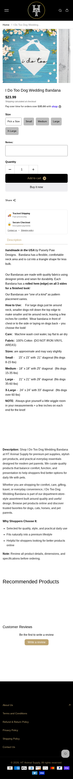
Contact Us (9, 747)
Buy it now (36, 187)
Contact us (12, 230)
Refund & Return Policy (16, 721)
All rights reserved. (51, 762)
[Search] (60, 10)
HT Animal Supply (30, 762)
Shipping (9, 101)
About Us (8, 705)
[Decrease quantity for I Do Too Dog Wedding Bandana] (10, 169)
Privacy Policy (10, 730)
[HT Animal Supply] (36, 10)
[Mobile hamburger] (6, 10)
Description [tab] (14, 239)
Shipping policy (27, 230)
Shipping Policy (11, 738)
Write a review (37, 642)
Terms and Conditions (15, 713)
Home (6, 24)
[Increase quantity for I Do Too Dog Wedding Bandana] (33, 169)
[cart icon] (67, 10)
